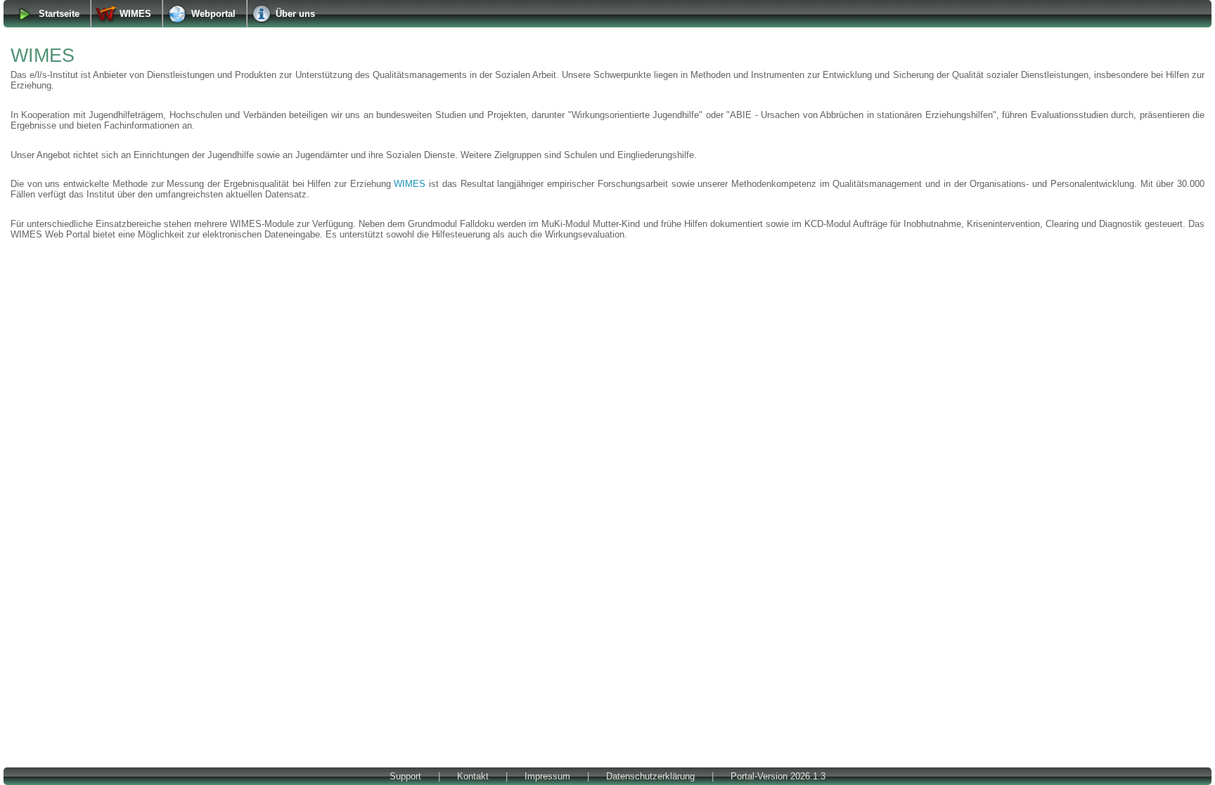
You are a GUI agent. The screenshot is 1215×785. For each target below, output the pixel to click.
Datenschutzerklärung (650, 776)
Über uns (295, 13)
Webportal (213, 13)
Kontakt (473, 776)
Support (405, 776)
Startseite (59, 13)
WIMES (135, 13)
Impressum (547, 776)
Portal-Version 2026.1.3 (778, 776)
